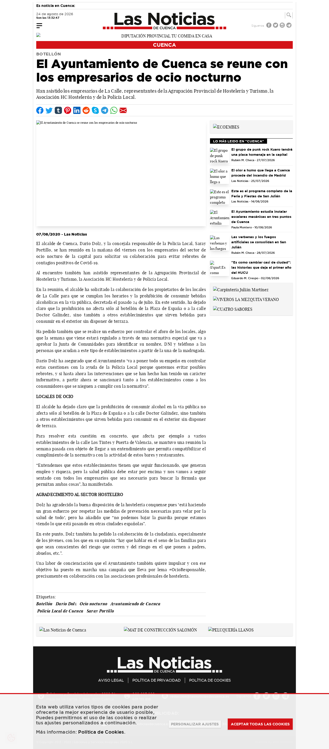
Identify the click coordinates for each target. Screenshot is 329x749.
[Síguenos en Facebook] (269, 25)
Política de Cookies (210, 680)
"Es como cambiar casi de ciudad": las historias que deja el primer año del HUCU (261, 267)
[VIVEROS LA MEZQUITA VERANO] (246, 298)
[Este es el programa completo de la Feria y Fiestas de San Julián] (219, 197)
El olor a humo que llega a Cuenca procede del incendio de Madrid (260, 172)
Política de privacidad (156, 680)
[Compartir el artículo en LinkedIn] (76, 110)
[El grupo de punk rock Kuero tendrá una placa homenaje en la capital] (219, 155)
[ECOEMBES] (226, 126)
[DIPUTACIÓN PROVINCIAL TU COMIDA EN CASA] (164, 35)
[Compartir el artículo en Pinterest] (67, 110)
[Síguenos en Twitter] (276, 25)
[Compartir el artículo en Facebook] (39, 110)
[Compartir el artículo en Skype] (95, 110)
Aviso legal (111, 680)
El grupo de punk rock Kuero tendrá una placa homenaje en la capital (262, 152)
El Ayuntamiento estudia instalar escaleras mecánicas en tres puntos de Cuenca (261, 216)
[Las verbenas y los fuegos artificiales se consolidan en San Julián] (219, 243)
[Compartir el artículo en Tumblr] (58, 110)
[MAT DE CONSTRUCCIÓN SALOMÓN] (160, 629)
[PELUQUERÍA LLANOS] (231, 629)
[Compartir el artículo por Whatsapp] (113, 110)
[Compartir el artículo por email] (123, 110)
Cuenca (164, 45)
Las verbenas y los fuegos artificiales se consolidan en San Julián (258, 242)
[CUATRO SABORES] (232, 308)
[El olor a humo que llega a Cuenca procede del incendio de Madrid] (219, 176)
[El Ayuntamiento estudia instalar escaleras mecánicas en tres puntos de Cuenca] (219, 217)
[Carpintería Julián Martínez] (241, 289)
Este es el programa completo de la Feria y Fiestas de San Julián (261, 193)
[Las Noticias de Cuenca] (164, 20)
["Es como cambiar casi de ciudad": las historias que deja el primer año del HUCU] (219, 268)
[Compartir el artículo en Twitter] (49, 110)
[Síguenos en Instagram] (282, 25)
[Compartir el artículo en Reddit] (86, 110)
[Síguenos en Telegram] (289, 25)
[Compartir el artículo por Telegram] (104, 110)
